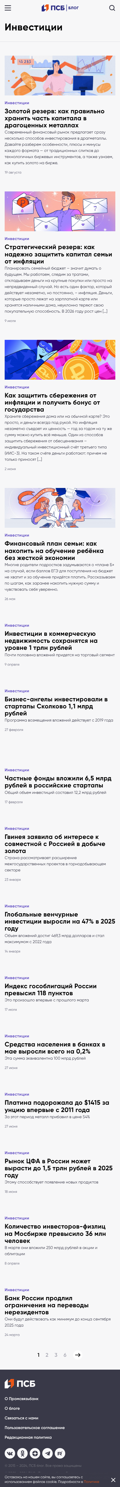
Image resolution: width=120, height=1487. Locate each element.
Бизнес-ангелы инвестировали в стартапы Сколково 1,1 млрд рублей (56, 706)
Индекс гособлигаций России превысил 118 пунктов (51, 989)
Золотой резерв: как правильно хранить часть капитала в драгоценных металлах (55, 118)
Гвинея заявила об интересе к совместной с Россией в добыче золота (55, 844)
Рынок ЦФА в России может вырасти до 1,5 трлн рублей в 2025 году (59, 1168)
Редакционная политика (28, 1437)
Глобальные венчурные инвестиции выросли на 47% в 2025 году (60, 921)
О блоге (12, 1408)
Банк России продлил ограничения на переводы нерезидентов (47, 1305)
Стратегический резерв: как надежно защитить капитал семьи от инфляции (58, 254)
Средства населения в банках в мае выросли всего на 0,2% (55, 1047)
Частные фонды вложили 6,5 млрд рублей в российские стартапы (58, 781)
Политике (91, 1482)
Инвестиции (17, 102)
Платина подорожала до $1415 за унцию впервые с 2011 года (57, 1106)
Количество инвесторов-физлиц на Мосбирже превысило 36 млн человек (55, 1233)
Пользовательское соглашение (35, 1427)
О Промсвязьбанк (21, 1398)
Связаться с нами (21, 1418)
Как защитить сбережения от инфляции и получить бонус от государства (52, 402)
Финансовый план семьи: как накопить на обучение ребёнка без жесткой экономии (54, 550)
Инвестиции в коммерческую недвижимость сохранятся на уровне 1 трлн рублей (51, 641)
